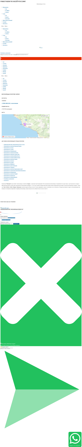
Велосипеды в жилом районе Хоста (12, 155)
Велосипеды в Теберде (9, 167)
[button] (41, 26)
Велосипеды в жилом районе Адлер (12, 157)
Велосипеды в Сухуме (9, 162)
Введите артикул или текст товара (8, 54)
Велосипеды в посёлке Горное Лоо (11, 154)
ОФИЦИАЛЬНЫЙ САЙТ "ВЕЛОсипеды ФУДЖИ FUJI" (11, 209)
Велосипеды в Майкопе (9, 164)
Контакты (5, 23)
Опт (6, 15)
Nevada (4, 71)
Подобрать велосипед (9, 178)
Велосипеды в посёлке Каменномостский (13, 169)
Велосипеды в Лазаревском (10, 151)
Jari (3, 61)
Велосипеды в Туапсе (9, 149)
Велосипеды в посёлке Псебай (10, 173)
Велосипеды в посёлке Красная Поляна (12, 146)
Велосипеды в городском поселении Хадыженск (15, 170)
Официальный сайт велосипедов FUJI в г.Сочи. (14, 144)
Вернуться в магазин (11, 217)
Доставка (7, 18)
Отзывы (4, 21)
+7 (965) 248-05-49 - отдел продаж (10, 103)
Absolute (5, 65)
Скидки (7, 12)
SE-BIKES (7, 10)
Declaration (5, 68)
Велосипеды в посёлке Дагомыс (11, 152)
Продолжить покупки (6, 219)
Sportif (4, 73)
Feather (4, 70)
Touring (4, 63)
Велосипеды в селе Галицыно (10, 165)
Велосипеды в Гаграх (8, 147)
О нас (4, 13)
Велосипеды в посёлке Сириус (10, 159)
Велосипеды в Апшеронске (10, 172)
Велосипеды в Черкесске (9, 175)
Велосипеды (5, 7)
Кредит (7, 17)
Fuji (6, 8)
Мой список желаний (7, 20)
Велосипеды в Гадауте (9, 160)
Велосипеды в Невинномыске (10, 177)
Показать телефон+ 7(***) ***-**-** (41, 50)
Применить (16, 223)
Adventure (5, 66)
